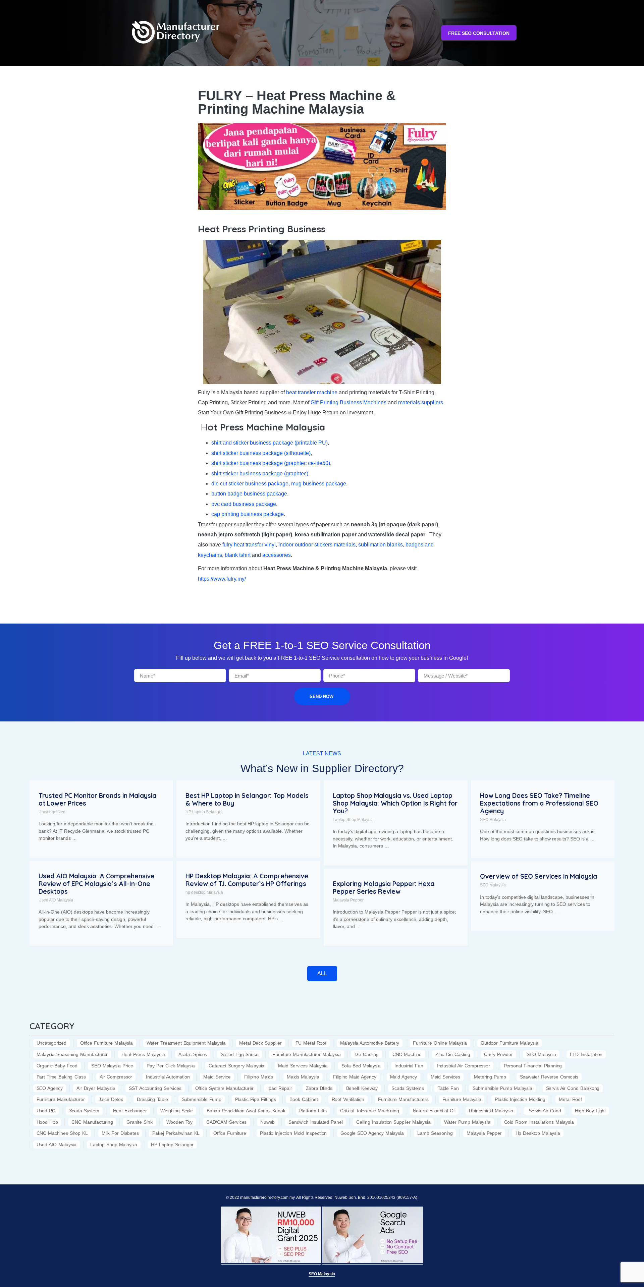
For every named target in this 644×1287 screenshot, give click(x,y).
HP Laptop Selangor (204, 812)
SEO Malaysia (493, 819)
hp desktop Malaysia (204, 892)
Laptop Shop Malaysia (353, 819)
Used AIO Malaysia (56, 900)
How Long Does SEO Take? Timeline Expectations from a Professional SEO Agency (539, 803)
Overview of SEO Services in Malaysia (538, 876)
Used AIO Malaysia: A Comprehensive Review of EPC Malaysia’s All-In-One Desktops (97, 883)
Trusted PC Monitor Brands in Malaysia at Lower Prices (97, 799)
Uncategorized (52, 812)
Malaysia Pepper (348, 900)
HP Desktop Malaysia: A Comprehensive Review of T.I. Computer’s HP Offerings (246, 880)
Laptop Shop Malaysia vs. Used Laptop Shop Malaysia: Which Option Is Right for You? (395, 803)
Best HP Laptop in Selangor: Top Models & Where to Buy (247, 799)
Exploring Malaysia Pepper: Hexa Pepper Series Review (383, 887)
